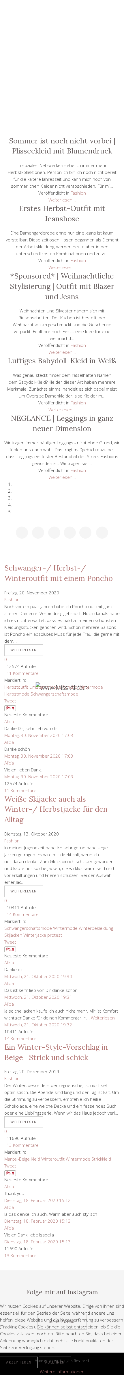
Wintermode (65, 928)
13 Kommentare (21, 1145)
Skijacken (13, 935)
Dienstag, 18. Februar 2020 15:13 (37, 1221)
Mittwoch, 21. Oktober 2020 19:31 (38, 997)
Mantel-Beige (17, 1159)
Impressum (62, 123)
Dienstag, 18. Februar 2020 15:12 (37, 1200)
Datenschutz (62, 110)
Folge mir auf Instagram (62, 1292)
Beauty (62, 58)
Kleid (35, 1159)
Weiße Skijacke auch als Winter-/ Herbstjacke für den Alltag (56, 809)
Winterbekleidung (96, 928)
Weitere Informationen (62, 1371)
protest (54, 935)
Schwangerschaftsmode (28, 928)
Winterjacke (34, 935)
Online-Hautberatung (62, 97)
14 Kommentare (21, 914)
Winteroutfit (53, 1159)
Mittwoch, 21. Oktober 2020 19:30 (38, 976)
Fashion (61, 71)
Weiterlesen (23, 650)
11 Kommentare (21, 673)
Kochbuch (62, 84)
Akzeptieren (19, 1362)
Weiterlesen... (62, 200)
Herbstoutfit (16, 687)
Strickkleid (101, 1159)
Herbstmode (16, 694)
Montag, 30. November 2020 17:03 (38, 735)
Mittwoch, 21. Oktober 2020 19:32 (38, 1025)
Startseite (61, 32)
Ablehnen (55, 1362)
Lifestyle (62, 45)
